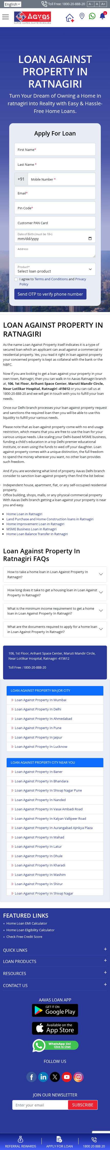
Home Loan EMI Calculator (26, 923)
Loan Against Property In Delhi (38, 709)
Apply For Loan (59, 1146)
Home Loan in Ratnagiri (24, 514)
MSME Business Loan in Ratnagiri (31, 529)
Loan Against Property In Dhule (38, 856)
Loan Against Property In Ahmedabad (43, 718)
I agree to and (52, 281)
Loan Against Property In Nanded (40, 799)
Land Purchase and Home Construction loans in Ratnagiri (49, 519)
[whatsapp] (92, 18)
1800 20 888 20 (94, 1146)
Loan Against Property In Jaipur (38, 737)
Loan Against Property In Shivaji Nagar (44, 893)
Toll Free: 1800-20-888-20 (66, 4)
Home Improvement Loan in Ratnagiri (35, 524)
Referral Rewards (20, 1146)
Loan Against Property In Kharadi (40, 865)
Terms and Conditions (51, 279)
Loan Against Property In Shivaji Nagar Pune (48, 790)
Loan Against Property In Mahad (39, 837)
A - (91, 4)
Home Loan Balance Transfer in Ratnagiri (37, 534)
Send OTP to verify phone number (50, 294)
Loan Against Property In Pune (38, 728)
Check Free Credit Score (24, 936)
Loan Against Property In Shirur (39, 884)
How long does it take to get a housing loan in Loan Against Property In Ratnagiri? (52, 592)
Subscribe (82, 1105)
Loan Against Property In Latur (38, 846)
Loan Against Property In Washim (40, 874)
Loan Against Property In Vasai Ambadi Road (49, 809)
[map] (82, 18)
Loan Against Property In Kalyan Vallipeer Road (50, 818)
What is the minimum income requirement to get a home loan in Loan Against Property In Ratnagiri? (50, 611)
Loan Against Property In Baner (38, 771)
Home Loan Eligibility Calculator (30, 930)
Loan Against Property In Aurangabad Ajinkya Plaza (54, 827)
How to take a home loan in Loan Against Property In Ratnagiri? (47, 574)
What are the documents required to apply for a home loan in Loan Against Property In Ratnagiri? (52, 629)
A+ (103, 4)
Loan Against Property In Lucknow (41, 746)
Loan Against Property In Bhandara (41, 781)
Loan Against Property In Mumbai (40, 700)
